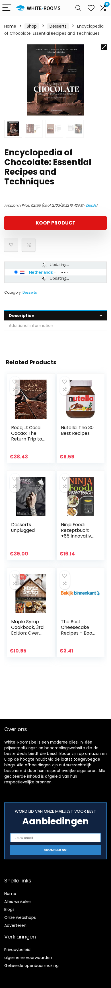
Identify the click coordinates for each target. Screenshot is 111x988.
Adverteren (15, 925)
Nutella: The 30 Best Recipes (77, 430)
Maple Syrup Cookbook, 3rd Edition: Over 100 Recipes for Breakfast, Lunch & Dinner (28, 635)
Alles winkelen (17, 901)
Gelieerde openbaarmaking (31, 965)
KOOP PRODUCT (55, 222)
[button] (104, 47)
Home (10, 26)
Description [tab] (21, 315)
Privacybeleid (17, 949)
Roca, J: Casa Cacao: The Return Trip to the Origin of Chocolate (26, 439)
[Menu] (7, 8)
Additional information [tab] (31, 325)
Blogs (9, 909)
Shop (32, 26)
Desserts (58, 26)
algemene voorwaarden (28, 957)
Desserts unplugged (23, 527)
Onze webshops (20, 917)
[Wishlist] (91, 8)
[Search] (78, 8)
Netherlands (41, 272)
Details (91, 205)
